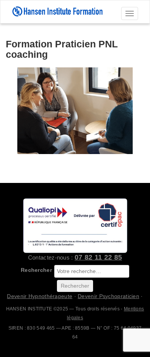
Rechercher (36, 270)
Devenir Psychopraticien (108, 296)
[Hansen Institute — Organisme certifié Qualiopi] (75, 225)
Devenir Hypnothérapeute (39, 296)
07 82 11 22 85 (98, 257)
